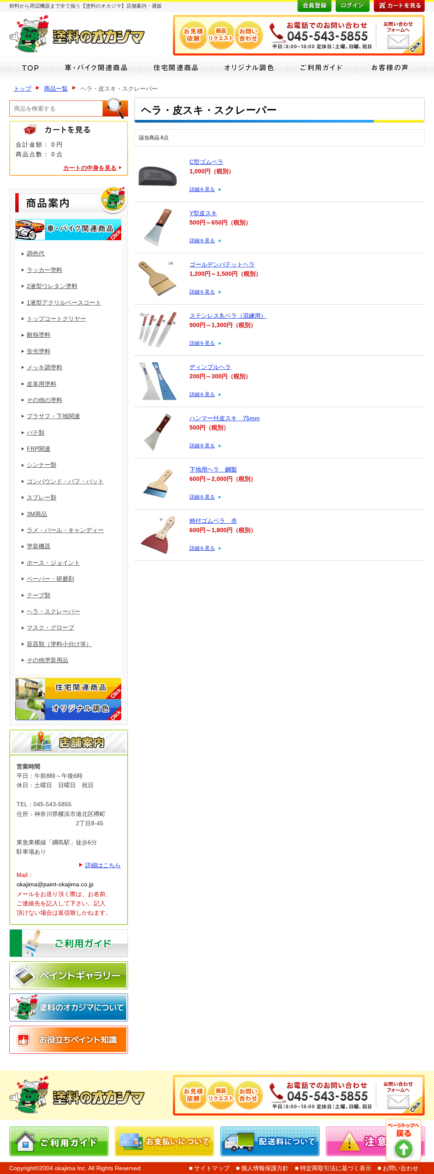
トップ (22, 88)
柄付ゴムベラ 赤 (213, 520)
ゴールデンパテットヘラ (222, 264)
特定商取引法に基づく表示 (334, 1168)
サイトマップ (211, 1168)
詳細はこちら (103, 865)
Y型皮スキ (203, 213)
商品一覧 (56, 88)
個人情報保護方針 (264, 1168)
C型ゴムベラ (206, 161)
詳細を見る (202, 189)
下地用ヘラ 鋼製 (213, 469)
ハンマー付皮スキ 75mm (224, 418)
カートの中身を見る (90, 167)
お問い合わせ (399, 1168)
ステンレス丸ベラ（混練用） (228, 315)
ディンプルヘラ (210, 367)
